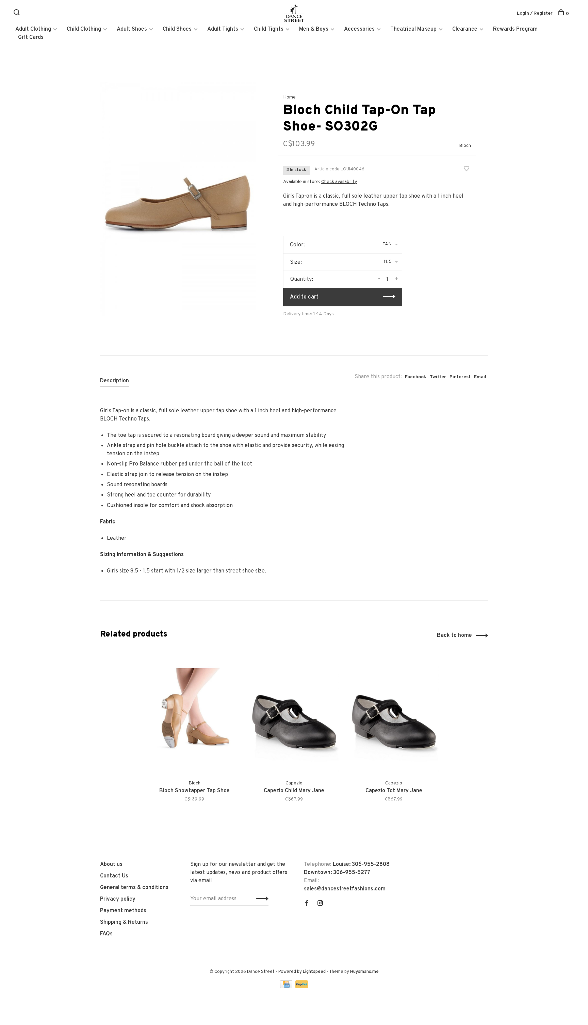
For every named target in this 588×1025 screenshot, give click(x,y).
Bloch (465, 146)
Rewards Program (515, 29)
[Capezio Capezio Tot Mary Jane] (394, 713)
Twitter (438, 377)
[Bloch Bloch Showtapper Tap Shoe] (194, 713)
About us (111, 864)
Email (480, 377)
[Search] (17, 14)
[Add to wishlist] (466, 169)
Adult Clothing (33, 29)
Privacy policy (117, 899)
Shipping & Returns (124, 922)
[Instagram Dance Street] (320, 904)
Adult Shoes (132, 29)
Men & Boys (313, 29)
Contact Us (114, 876)
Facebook (415, 377)
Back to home (454, 635)
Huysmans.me (364, 972)
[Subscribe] (260, 898)
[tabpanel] (178, 199)
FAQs (106, 934)
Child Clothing (84, 29)
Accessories (359, 29)
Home (289, 97)
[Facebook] (306, 904)
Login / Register (535, 13)
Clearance (464, 29)
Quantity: (301, 279)
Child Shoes (177, 29)
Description (114, 381)
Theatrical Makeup (413, 29)
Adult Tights (222, 29)
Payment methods (123, 910)
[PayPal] (301, 986)
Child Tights (268, 29)
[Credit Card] (287, 986)
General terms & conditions (134, 887)
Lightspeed (314, 972)
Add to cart (304, 297)
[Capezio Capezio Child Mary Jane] (294, 713)
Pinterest (460, 377)
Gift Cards (31, 37)
